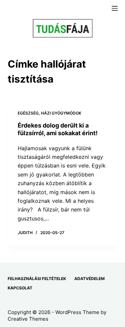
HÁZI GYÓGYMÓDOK (61, 113)
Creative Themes (28, 319)
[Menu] (115, 8)
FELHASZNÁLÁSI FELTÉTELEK (37, 278)
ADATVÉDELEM (89, 278)
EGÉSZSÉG (28, 113)
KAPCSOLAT (20, 287)
